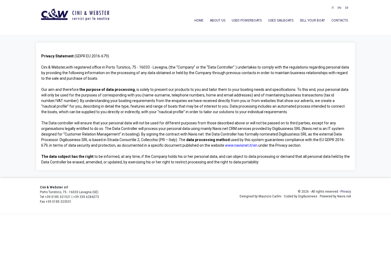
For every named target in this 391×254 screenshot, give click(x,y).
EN (339, 7)
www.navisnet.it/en (241, 145)
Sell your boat (312, 20)
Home (198, 20)
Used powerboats (247, 20)
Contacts (339, 20)
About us (217, 20)
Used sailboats (280, 20)
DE (346, 7)
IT (333, 7)
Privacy (345, 191)
